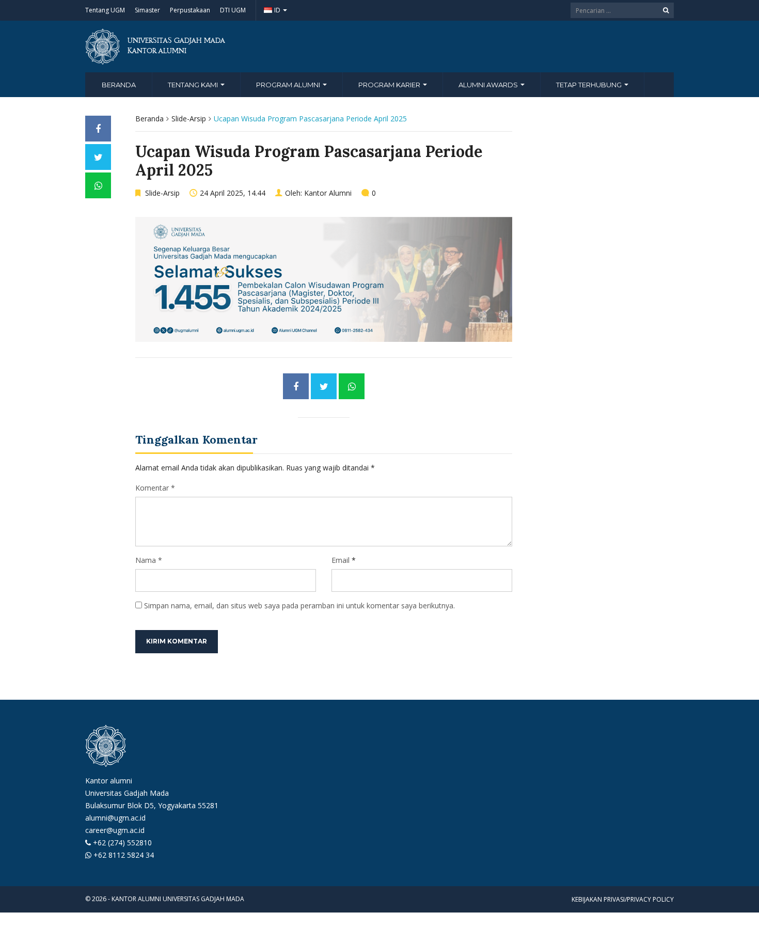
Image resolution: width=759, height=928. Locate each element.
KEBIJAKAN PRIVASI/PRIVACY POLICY (623, 899)
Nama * (148, 560)
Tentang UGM (105, 10)
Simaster (147, 10)
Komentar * (155, 488)
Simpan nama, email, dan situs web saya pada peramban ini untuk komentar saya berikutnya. (299, 605)
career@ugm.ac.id (115, 830)
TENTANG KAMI (193, 85)
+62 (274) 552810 (122, 842)
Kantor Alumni (328, 193)
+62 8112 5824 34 (123, 855)
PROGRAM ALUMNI (289, 85)
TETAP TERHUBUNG (589, 85)
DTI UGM (233, 10)
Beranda (119, 85)
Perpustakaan (190, 10)
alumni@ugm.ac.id (115, 818)
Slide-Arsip (188, 118)
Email (340, 560)
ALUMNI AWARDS (488, 85)
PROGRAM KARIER (390, 85)
